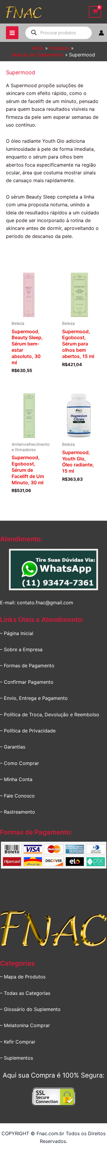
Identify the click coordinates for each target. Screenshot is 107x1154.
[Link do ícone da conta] (101, 33)
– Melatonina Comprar (25, 1025)
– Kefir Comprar (17, 1042)
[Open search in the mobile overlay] (58, 33)
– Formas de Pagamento (27, 666)
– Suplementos (16, 1058)
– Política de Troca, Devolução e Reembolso (49, 714)
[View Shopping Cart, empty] (95, 12)
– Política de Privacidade (28, 731)
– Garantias (12, 747)
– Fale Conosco (17, 796)
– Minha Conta (16, 779)
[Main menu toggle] (12, 32)
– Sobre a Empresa (21, 649)
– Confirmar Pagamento (27, 682)
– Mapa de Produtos (22, 977)
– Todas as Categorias (25, 993)
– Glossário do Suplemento (30, 1009)
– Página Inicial (16, 633)
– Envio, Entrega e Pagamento (34, 698)
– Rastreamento (17, 812)
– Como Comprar (19, 763)
